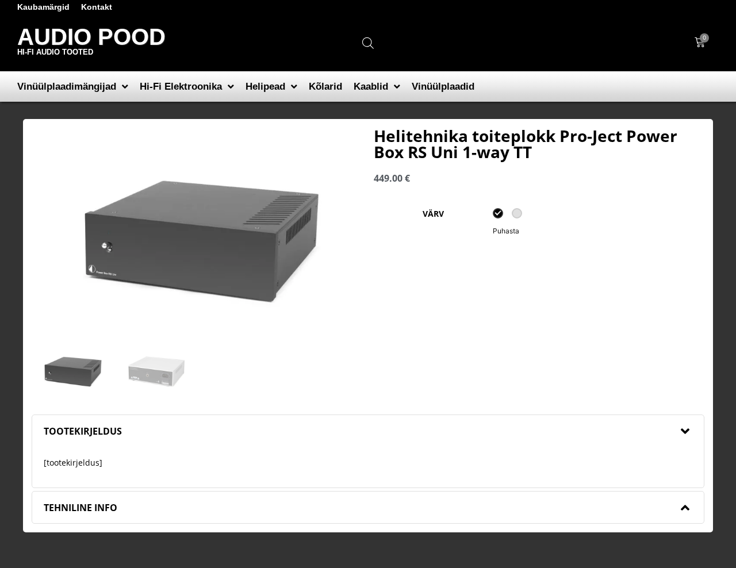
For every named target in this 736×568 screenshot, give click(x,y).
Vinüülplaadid (443, 86)
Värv (433, 214)
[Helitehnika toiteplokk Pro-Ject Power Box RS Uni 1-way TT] (197, 238)
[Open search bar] (368, 42)
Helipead (265, 86)
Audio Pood (91, 36)
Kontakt (96, 6)
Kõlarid (325, 86)
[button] (368, 431)
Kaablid (371, 86)
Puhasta (506, 231)
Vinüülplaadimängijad (66, 86)
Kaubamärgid (43, 6)
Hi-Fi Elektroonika (181, 86)
